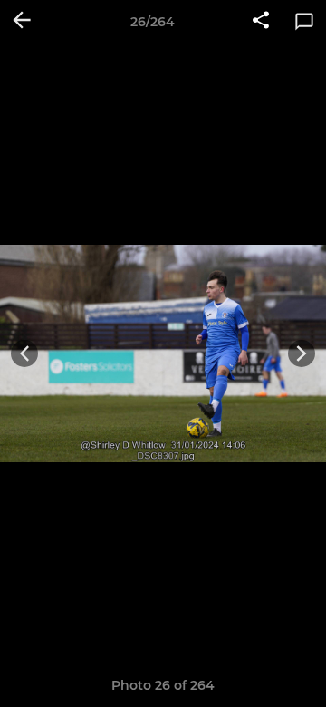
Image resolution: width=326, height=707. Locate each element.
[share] (261, 21)
